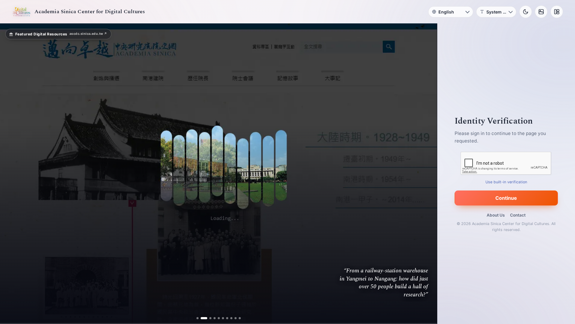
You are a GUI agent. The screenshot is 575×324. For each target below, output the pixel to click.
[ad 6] (223, 318)
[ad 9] (235, 318)
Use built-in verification (506, 182)
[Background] (541, 11)
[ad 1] (197, 318)
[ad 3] (208, 318)
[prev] (10, 173)
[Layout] (556, 11)
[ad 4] (215, 318)
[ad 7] (227, 318)
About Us (496, 215)
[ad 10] (240, 318)
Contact (518, 215)
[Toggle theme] (525, 11)
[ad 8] (231, 318)
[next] (426, 173)
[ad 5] (219, 318)
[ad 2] (202, 318)
